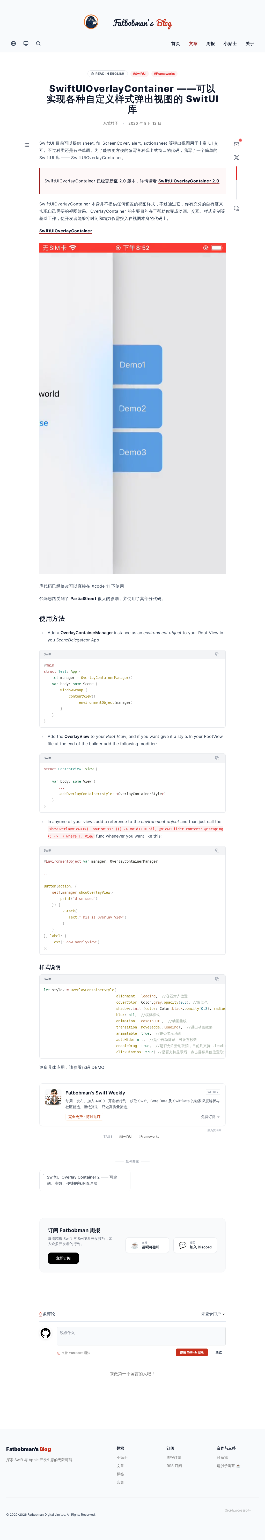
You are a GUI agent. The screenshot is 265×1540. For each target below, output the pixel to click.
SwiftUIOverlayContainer (65, 230)
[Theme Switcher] (26, 43)
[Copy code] (217, 654)
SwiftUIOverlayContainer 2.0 (188, 180)
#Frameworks (164, 74)
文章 (193, 43)
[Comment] (236, 208)
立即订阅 (63, 1258)
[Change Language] (13, 43)
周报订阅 (174, 1457)
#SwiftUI (139, 74)
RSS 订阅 (174, 1465)
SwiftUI (125, 1136)
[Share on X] (236, 157)
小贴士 (230, 43)
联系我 (222, 1457)
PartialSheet (83, 598)
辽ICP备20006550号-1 (239, 1510)
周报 (210, 43)
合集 (120, 1482)
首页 (175, 43)
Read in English (109, 74)
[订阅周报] (236, 144)
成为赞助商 (214, 1130)
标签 (120, 1474)
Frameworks (148, 1136)
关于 (250, 43)
